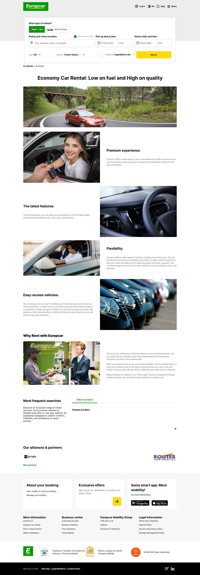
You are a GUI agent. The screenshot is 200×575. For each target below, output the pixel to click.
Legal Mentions (58, 569)
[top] (175, 429)
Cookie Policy (73, 569)
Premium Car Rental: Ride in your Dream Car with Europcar (81, 409)
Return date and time (146, 36)
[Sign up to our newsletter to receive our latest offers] (117, 501)
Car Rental (28, 66)
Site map (45, 569)
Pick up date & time (106, 36)
